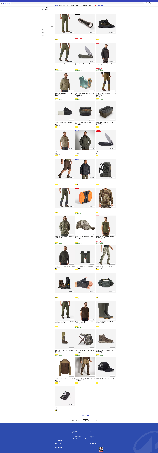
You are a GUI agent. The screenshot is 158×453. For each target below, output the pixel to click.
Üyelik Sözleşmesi (74, 431)
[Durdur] (102, 0)
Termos (91, 437)
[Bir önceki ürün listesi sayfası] (83, 415)
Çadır (90, 431)
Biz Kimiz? (73, 427)
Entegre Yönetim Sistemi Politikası (76, 436)
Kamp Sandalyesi (92, 436)
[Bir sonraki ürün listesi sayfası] (88, 415)
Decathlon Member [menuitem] (100, 5)
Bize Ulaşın (73, 430)
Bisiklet (91, 432)
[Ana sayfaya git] (6, 3)
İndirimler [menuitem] (95, 5)
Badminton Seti (92, 430)
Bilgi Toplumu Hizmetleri (75, 432)
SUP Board (91, 427)
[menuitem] (56, 5)
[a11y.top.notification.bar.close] (103, 0)
